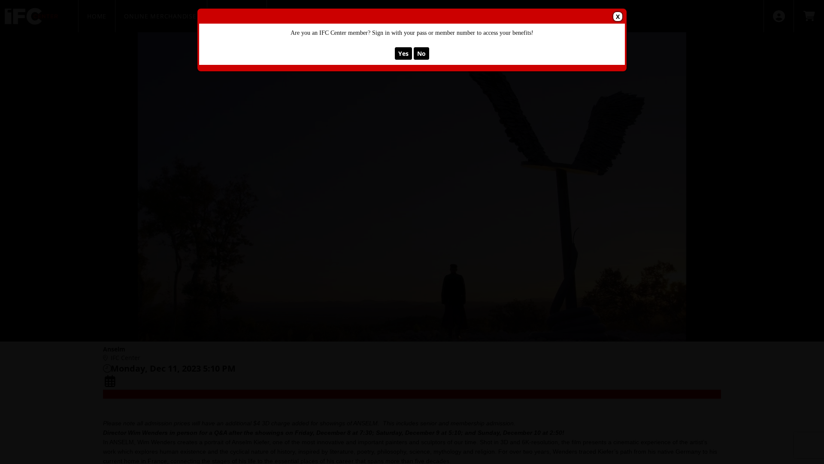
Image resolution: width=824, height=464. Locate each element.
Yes (403, 53)
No (421, 53)
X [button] (618, 16)
